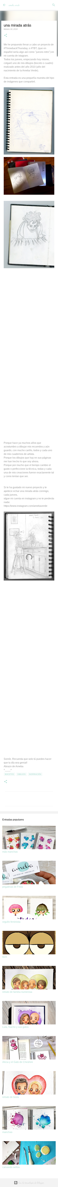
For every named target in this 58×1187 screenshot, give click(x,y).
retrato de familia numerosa (17, 992)
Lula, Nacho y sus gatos (15, 1027)
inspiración (35, 774)
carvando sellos (11, 1167)
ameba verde (14, 5)
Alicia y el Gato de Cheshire (17, 1062)
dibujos (21, 774)
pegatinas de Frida (12, 886)
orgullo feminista (11, 922)
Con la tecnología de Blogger (31, 1182)
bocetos (9, 774)
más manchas (10, 851)
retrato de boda (10, 1097)
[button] (5, 36)
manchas (7, 1132)
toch (4, 957)
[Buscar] (54, 5)
